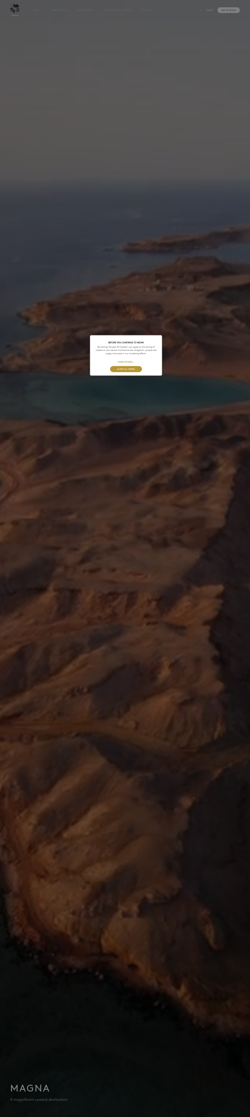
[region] (126, 355)
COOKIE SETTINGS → (126, 361)
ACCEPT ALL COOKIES (126, 369)
